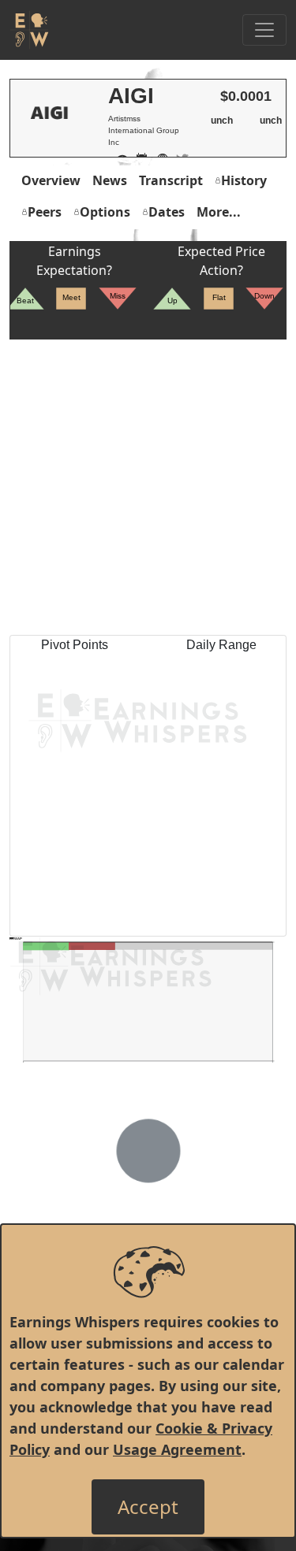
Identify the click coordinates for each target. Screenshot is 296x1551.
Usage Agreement (177, 1449)
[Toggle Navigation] (264, 30)
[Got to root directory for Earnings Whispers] (29, 30)
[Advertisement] (148, 487)
